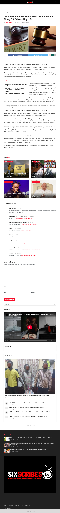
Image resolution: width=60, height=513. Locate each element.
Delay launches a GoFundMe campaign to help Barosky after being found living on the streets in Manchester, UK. (32, 444)
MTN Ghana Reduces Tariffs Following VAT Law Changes (16, 85)
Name (5, 286)
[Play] (5, 340)
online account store (25, 237)
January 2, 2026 (8, 176)
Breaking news (10, 12)
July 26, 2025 (8, 196)
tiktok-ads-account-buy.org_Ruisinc (18, 222)
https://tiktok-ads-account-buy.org (29, 224)
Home (5, 12)
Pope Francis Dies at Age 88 (38, 195)
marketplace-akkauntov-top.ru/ (28, 255)
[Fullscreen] (54, 340)
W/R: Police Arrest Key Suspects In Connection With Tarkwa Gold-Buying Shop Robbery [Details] (27, 396)
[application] (30, 327)
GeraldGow (11, 228)
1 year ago (19, 208)
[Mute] (52, 340)
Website (33, 292)
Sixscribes (9, 508)
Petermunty (11, 253)
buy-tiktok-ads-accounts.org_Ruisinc (18, 216)
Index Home (12, 208)
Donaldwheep (12, 241)
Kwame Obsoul (8, 22)
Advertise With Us (19, 505)
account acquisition (23, 243)
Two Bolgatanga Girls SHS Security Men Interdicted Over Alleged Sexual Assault (26, 407)
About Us (11, 505)
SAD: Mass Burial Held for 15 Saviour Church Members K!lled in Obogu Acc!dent (14, 89)
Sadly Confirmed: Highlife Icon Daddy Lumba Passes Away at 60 (14, 94)
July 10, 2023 (17, 22)
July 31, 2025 (35, 176)
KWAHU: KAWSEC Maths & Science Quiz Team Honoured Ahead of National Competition (28, 416)
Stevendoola (12, 234)
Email (5, 292)
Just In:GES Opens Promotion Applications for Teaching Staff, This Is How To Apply (27, 402)
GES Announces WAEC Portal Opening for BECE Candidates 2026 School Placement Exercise (30, 412)
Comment (6, 267)
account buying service (26, 230)
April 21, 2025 (36, 196)
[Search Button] (54, 304)
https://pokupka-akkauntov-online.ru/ (32, 249)
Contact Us (27, 505)
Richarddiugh (12, 247)
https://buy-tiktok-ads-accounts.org (24, 218)
